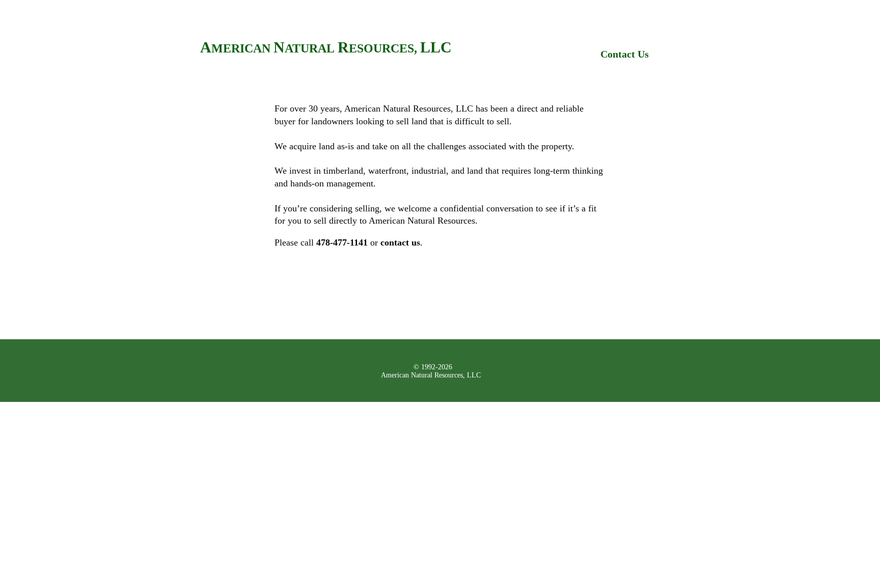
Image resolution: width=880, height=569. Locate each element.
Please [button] (286, 242)
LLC (436, 47)
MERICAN (242, 48)
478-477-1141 (342, 242)
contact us (400, 242)
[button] (299, 242)
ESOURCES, (384, 48)
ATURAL (311, 48)
